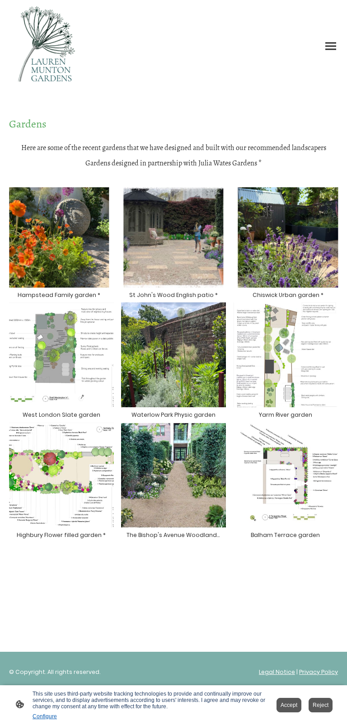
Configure (45, 716)
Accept (289, 705)
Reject (320, 705)
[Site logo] (49, 46)
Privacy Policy (318, 672)
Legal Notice (277, 672)
